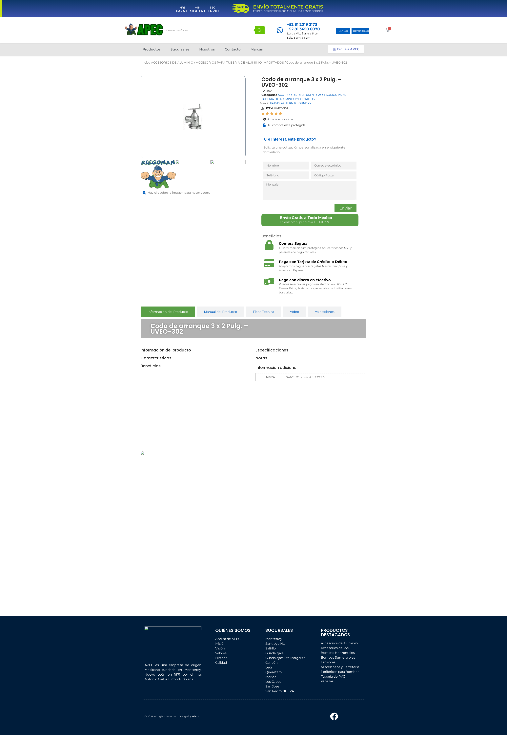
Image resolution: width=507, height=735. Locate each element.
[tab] (168, 312)
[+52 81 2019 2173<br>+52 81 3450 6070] (279, 30)
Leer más (167, 584)
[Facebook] (334, 716)
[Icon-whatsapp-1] (353, 716)
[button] (277, 119)
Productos (152, 49)
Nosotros (207, 49)
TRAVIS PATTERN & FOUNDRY (290, 103)
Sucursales (180, 49)
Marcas (257, 49)
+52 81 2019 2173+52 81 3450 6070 (303, 26)
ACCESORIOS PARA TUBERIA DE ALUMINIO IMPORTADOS (240, 62)
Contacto (233, 49)
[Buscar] (260, 30)
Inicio (145, 62)
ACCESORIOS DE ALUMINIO (172, 62)
